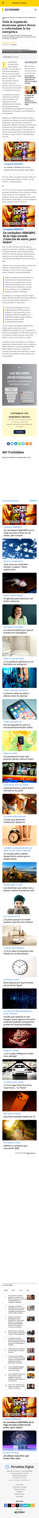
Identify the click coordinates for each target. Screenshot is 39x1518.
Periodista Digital (9, 43)
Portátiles (11, 398)
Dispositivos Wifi (11, 393)
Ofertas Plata (27, 398)
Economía (12, 9)
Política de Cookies (19, 1489)
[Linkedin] (15, 443)
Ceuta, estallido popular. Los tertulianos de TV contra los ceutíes (16, 1368)
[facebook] (5, 1505)
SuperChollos (27, 392)
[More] (30, 443)
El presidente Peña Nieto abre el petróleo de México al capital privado (31, 79)
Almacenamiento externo (11, 389)
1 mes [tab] (20, 1290)
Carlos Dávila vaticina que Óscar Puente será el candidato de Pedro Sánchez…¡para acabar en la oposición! (16, 1377)
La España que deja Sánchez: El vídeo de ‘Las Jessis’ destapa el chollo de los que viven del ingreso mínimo (17, 1341)
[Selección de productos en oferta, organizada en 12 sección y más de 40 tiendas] (19, 368)
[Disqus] (19, 1186)
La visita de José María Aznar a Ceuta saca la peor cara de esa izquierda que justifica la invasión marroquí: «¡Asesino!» (17, 1359)
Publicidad (19, 1492)
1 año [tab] (27, 1290)
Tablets (11, 401)
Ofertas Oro (26, 395)
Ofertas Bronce (27, 401)
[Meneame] (26, 443)
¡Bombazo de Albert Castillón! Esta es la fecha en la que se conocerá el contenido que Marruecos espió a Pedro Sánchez (16, 1309)
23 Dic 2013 (5, 45)
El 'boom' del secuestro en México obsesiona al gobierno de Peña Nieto (31, 99)
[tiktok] (17, 1505)
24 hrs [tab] (6, 1290)
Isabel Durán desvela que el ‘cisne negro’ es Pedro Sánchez (16, 1350)
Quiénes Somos (19, 1494)
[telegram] (25, 1505)
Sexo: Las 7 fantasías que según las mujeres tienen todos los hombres (16, 1386)
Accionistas (19, 1496)
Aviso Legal (19, 1484)
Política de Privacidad (19, 1487)
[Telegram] (23, 443)
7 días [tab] (13, 1290)
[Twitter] (12, 443)
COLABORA (19, 432)
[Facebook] (8, 443)
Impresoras (11, 395)
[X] (9, 1505)
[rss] (33, 1505)
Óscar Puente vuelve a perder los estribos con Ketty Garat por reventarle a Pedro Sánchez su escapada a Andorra (17, 1299)
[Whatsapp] (19, 443)
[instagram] (21, 1505)
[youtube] (13, 1505)
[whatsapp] (29, 1505)
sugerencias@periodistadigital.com (19, 1480)
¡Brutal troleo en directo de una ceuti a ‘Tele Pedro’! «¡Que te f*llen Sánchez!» (17, 1332)
